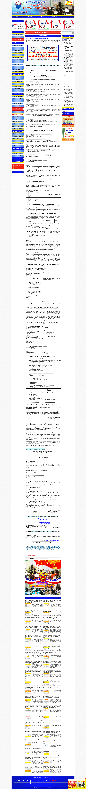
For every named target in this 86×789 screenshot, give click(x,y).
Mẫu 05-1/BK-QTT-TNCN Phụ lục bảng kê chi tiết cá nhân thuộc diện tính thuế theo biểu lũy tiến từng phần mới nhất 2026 (33, 662)
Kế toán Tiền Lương (17, 79)
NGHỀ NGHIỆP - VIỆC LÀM (17, 131)
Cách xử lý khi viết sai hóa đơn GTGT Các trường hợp (68, 54)
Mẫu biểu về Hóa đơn (18, 112)
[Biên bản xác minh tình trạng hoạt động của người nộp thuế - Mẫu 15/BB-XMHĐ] (46, 727)
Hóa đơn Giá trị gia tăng (18, 45)
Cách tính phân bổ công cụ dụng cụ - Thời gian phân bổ (68, 105)
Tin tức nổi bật (68, 36)
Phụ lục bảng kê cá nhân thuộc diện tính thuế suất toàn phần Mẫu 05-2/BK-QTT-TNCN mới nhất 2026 (52, 662)
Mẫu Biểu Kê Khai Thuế (18, 114)
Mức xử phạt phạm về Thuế (18, 71)
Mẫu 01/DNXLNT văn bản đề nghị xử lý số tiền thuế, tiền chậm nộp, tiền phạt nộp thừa (51, 732)
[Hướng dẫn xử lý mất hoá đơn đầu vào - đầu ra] (64, 39)
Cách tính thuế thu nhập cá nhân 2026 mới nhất (68, 65)
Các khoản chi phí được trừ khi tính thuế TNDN (68, 87)
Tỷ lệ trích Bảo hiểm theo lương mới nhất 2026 (68, 90)
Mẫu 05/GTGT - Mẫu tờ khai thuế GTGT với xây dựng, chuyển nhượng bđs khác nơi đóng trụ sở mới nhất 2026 (52, 627)
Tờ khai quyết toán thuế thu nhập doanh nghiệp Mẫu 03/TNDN (33, 723)
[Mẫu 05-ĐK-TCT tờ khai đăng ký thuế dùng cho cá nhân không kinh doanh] (28, 762)
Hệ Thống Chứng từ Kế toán (18, 98)
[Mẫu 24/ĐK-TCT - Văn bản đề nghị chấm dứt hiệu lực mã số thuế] (28, 753)
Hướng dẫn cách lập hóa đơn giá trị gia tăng (68, 51)
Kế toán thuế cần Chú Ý (18, 64)
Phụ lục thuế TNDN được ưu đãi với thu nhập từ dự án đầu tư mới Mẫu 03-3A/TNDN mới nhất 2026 (52, 697)
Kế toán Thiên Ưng (35, 462)
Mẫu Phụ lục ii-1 (33, 546)
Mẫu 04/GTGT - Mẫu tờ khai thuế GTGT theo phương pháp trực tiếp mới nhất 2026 (32, 697)
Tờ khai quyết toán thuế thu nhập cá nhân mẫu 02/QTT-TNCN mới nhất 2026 (33, 645)
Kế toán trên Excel (18, 76)
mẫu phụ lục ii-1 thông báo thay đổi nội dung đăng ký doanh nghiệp (46, 547)
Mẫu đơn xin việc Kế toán (17, 138)
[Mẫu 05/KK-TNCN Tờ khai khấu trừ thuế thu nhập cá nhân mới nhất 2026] (46, 657)
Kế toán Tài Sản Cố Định (18, 81)
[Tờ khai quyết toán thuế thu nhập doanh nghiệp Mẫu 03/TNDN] (28, 727)
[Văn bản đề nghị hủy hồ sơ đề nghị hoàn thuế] (28, 736)
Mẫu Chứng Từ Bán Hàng (17, 121)
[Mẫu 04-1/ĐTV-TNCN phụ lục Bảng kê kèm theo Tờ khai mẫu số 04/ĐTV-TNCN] (46, 605)
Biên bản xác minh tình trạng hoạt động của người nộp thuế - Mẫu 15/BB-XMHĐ (52, 723)
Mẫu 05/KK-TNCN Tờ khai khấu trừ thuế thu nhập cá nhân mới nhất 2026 (52, 653)
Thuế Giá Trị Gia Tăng (18, 52)
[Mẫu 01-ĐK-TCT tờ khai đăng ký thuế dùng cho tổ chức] (46, 762)
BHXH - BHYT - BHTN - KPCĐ (18, 88)
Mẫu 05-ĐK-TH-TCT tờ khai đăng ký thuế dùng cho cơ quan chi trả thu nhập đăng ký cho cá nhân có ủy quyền (52, 750)
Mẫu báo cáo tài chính (18, 128)
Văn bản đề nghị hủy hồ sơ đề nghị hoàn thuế (33, 731)
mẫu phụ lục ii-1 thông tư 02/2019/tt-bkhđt (44, 546)
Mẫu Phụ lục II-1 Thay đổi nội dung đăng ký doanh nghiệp (49, 549)
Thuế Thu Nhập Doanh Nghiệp (18, 57)
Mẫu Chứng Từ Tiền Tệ (18, 123)
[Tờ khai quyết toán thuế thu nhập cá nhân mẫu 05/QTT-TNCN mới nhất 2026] (46, 692)
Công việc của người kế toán (18, 133)
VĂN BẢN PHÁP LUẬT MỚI (17, 148)
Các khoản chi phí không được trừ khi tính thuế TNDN (68, 84)
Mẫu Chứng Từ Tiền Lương (18, 116)
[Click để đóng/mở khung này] (85, 778)
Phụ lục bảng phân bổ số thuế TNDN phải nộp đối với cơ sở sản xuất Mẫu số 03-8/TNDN (33, 715)
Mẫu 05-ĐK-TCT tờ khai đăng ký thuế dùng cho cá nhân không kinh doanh (33, 758)
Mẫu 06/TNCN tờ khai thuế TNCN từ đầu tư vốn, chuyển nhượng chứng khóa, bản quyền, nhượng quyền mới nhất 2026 (52, 671)
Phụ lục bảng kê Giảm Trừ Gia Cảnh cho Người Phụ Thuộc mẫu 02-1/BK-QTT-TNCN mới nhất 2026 (51, 636)
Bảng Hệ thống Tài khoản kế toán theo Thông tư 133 (68, 78)
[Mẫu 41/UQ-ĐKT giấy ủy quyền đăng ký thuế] (28, 744)
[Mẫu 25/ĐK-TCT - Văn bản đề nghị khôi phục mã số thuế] (46, 745)
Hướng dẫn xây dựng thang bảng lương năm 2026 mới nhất (68, 97)
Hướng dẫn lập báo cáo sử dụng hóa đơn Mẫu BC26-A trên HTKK (68, 57)
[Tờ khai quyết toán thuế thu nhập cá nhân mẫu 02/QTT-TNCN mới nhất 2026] (28, 648)
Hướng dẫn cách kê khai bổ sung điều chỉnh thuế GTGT (68, 71)
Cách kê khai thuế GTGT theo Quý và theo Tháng (68, 68)
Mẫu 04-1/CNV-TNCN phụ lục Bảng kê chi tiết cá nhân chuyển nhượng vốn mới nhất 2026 (33, 627)
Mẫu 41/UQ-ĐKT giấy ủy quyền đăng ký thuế (32, 739)
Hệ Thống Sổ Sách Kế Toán (18, 101)
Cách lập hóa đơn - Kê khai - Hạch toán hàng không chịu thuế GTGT (69, 43)
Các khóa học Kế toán (18, 34)
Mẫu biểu (18, 161)
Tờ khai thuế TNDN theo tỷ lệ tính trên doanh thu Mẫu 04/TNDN (51, 715)
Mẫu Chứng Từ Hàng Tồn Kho (18, 119)
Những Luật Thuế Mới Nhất (18, 69)
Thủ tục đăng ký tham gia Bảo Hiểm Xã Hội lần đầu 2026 (68, 81)
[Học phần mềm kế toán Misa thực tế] (68, 29)
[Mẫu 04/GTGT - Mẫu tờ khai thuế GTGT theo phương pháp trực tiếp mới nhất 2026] (28, 701)
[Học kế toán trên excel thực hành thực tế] (56, 29)
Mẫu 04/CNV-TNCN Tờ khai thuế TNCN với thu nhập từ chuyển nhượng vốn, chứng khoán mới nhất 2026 (33, 636)
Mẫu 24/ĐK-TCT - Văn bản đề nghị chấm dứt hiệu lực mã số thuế (33, 749)
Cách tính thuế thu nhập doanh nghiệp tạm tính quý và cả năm (68, 61)
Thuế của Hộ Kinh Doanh (17, 62)
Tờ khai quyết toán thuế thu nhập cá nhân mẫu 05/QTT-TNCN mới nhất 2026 (51, 688)
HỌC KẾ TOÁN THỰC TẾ (18, 31)
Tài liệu (18, 158)
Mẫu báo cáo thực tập (18, 145)
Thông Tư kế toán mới (18, 153)
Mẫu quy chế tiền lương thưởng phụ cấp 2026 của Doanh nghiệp (68, 93)
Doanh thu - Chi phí (17, 86)
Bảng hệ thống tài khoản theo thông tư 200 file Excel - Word (68, 74)
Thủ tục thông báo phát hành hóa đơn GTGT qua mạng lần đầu (69, 47)
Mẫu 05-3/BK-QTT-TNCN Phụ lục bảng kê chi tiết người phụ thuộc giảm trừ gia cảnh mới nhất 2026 (33, 680)
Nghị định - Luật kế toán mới (18, 155)
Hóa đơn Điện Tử (18, 47)
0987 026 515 (20, 26)
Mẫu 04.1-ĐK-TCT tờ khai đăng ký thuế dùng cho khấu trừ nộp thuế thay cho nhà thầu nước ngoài (33, 767)
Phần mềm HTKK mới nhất (18, 66)
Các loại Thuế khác (17, 59)
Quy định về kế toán (17, 105)
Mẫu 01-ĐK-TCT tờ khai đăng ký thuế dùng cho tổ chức (52, 758)
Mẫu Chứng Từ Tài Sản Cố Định (17, 126)
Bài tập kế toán (18, 143)
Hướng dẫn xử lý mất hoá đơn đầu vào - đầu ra (70, 39)
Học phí (17, 36)
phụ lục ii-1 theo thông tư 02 (33, 549)
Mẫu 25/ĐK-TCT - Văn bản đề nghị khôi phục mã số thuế (52, 741)
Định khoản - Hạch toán (18, 103)
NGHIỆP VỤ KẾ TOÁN (17, 74)
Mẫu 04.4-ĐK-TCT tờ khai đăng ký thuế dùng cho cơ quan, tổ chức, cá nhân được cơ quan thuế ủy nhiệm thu (52, 767)
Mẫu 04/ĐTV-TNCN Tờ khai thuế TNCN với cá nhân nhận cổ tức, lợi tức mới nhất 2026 (51, 618)
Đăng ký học (17, 39)
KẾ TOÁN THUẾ (18, 42)
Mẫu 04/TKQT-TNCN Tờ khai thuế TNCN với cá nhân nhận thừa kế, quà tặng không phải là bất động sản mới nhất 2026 (33, 610)
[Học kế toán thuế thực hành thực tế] (43, 29)
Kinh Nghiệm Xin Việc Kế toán (18, 136)
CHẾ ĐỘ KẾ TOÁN (18, 93)
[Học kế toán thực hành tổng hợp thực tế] (30, 29)
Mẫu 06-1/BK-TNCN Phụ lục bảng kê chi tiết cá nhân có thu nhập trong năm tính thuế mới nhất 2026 (33, 671)
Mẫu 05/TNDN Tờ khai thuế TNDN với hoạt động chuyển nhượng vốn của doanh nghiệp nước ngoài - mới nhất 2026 (33, 601)
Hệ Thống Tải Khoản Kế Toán (18, 96)
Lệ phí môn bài (17, 50)
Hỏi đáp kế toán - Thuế (18, 91)
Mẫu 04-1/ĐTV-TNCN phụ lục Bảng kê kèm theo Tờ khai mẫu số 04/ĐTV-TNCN (52, 601)
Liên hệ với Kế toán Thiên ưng (41, 777)
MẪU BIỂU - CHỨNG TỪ (17, 109)
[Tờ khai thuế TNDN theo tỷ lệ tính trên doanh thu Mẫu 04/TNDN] (46, 718)
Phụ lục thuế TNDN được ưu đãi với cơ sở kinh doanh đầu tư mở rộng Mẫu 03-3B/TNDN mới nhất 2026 (33, 706)
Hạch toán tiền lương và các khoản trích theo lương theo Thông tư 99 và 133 (68, 101)
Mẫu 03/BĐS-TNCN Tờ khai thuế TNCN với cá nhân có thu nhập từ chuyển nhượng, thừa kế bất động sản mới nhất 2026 (52, 610)
